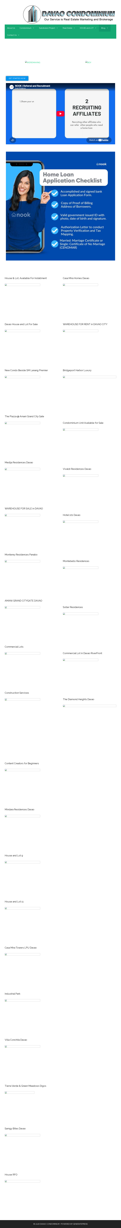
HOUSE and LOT (87, 28)
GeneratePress (80, 1224)
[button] (17, 78)
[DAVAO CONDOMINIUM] (69, 14)
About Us (11, 28)
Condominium (25, 28)
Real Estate (67, 28)
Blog (103, 28)
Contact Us (12, 35)
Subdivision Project (47, 28)
